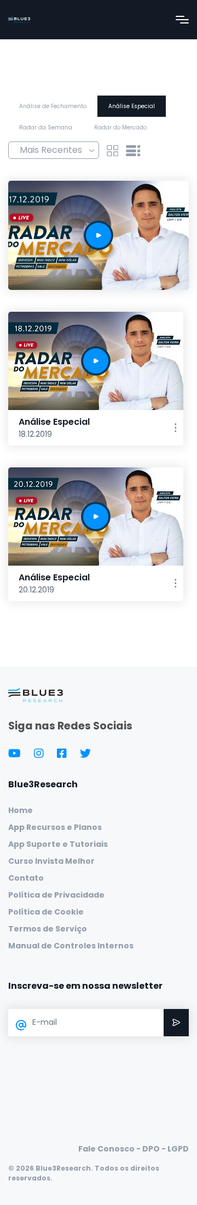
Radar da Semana (45, 127)
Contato (26, 877)
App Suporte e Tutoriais (58, 844)
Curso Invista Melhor (51, 861)
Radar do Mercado (120, 127)
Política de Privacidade (56, 894)
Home (20, 810)
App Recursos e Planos (55, 827)
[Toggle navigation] (182, 19)
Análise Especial (131, 106)
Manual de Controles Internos (71, 945)
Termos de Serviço (47, 928)
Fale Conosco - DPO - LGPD (133, 1148)
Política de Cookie (46, 911)
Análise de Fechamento (52, 106)
